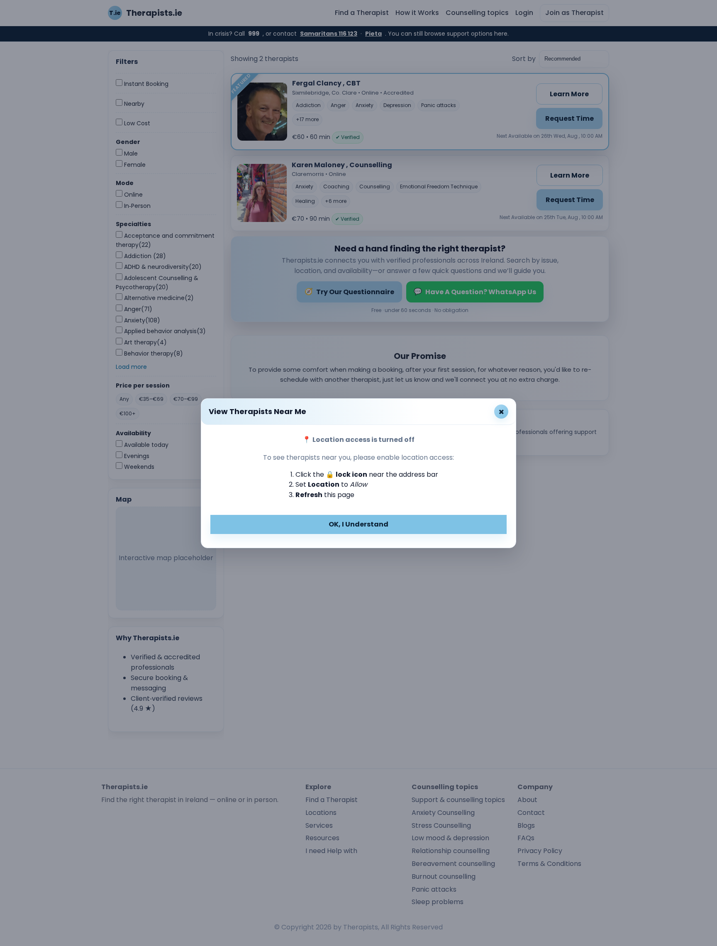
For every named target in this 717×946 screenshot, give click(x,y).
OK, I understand (358, 524)
